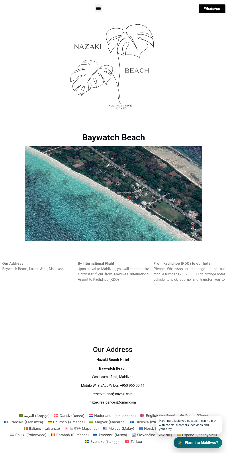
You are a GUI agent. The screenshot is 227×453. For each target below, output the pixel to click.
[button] (98, 8)
